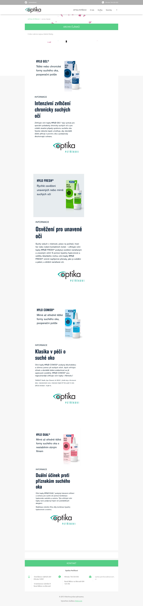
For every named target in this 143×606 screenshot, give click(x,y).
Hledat (26, 2)
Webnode (78, 601)
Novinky (109, 10)
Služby (100, 10)
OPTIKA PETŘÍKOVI (79, 10)
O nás (92, 10)
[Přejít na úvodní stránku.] (33, 11)
